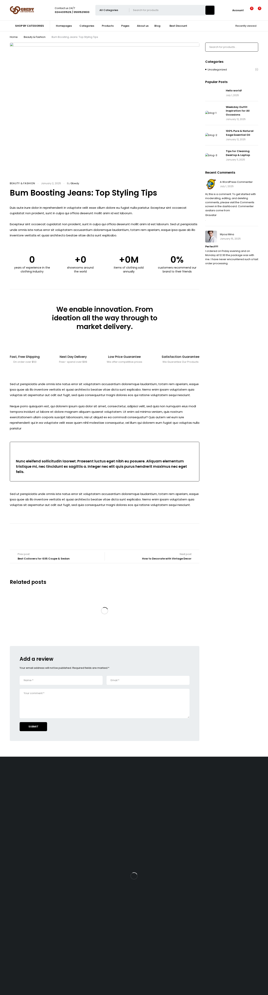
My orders (10, 884)
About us (9, 842)
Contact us (7, 945)
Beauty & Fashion (35, 37)
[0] (256, 10)
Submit (33, 726)
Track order (11, 807)
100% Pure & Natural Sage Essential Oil (239, 133)
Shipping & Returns (16, 836)
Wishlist (8, 789)
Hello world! (234, 90)
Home (14, 37)
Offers (8, 801)
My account (11, 877)
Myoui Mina (227, 234)
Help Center (7, 959)
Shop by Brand (13, 795)
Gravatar (211, 215)
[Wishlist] (249, 10)
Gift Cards (10, 855)
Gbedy (74, 183)
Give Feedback (9, 973)
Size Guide (10, 814)
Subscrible (14, 928)
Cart (6, 871)
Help (7, 849)
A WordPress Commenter (236, 182)
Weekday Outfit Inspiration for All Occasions (238, 111)
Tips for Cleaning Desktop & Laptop (238, 153)
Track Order (11, 830)
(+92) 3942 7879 (10, 777)
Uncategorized (217, 69)
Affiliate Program (14, 896)
